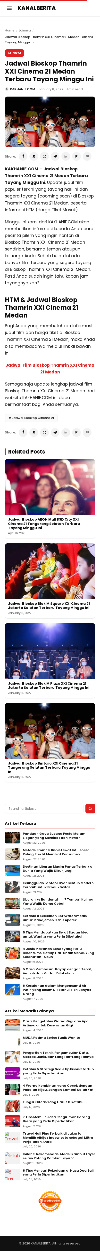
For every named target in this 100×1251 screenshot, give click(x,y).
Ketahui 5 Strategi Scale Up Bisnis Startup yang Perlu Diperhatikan (58, 1071)
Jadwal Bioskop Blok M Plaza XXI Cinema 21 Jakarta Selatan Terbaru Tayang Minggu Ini (48, 685)
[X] (33, 156)
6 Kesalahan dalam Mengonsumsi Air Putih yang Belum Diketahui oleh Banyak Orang (57, 990)
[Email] (87, 156)
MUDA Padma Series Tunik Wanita (51, 1038)
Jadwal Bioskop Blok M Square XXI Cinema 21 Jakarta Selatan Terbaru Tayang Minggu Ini (49, 605)
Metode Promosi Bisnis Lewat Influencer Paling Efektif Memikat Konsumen (56, 852)
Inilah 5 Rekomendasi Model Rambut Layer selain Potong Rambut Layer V (59, 1156)
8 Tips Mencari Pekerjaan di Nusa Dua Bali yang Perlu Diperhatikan (58, 1173)
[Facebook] (23, 156)
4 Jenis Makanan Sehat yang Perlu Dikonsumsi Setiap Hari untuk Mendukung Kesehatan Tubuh (58, 953)
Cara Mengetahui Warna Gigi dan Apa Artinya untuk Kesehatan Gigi (56, 1023)
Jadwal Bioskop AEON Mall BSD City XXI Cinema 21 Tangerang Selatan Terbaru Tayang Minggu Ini (44, 523)
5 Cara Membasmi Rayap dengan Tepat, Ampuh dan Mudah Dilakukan (57, 971)
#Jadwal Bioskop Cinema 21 (31, 418)
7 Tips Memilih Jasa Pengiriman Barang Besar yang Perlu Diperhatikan (56, 1119)
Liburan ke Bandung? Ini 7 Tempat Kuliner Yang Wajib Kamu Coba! (58, 902)
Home (10, 30)
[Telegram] (55, 156)
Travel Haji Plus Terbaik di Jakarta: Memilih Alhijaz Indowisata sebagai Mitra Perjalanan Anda (58, 1138)
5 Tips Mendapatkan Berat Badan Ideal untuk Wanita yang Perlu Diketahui (56, 935)
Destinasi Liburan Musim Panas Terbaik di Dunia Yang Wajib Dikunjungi (58, 869)
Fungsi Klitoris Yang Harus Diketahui (53, 1102)
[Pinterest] (76, 156)
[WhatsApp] (44, 156)
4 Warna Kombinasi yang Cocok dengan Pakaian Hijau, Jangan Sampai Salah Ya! (58, 1088)
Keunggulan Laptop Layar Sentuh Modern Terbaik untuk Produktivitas (58, 885)
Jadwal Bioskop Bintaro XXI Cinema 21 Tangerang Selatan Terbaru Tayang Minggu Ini (49, 767)
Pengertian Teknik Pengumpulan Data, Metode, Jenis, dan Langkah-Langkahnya (58, 1055)
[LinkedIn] (65, 156)
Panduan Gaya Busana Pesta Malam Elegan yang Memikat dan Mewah (54, 836)
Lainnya (25, 30)
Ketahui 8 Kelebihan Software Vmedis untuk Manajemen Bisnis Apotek (55, 918)
